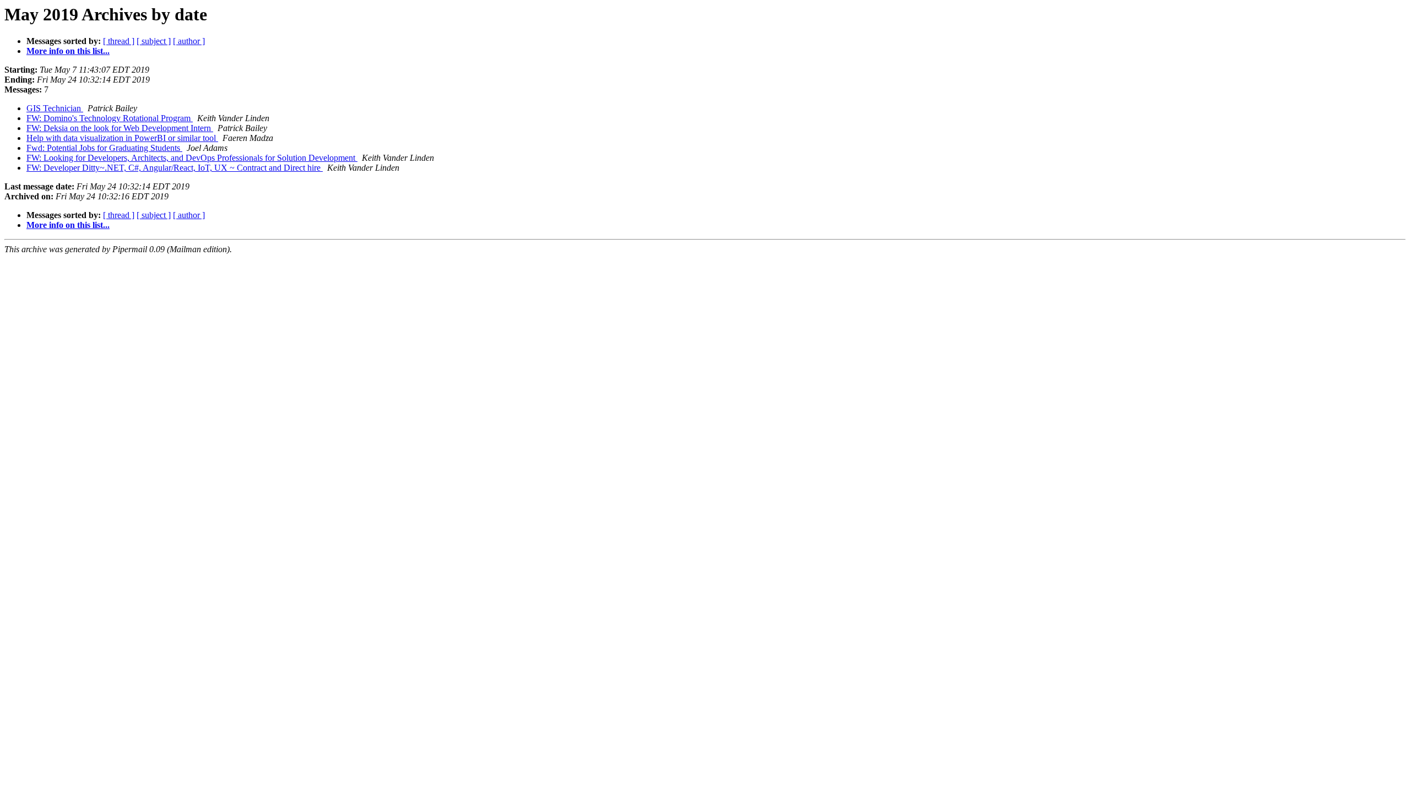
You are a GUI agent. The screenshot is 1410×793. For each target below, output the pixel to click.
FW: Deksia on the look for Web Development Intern (119, 128)
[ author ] (189, 41)
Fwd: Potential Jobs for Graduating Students (104, 148)
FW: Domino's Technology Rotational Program (109, 118)
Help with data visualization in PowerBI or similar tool (122, 138)
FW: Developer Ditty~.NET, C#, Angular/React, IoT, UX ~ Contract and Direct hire (174, 167)
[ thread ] (118, 41)
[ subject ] (154, 41)
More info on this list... (68, 51)
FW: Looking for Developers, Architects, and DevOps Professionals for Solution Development (191, 157)
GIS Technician (54, 108)
